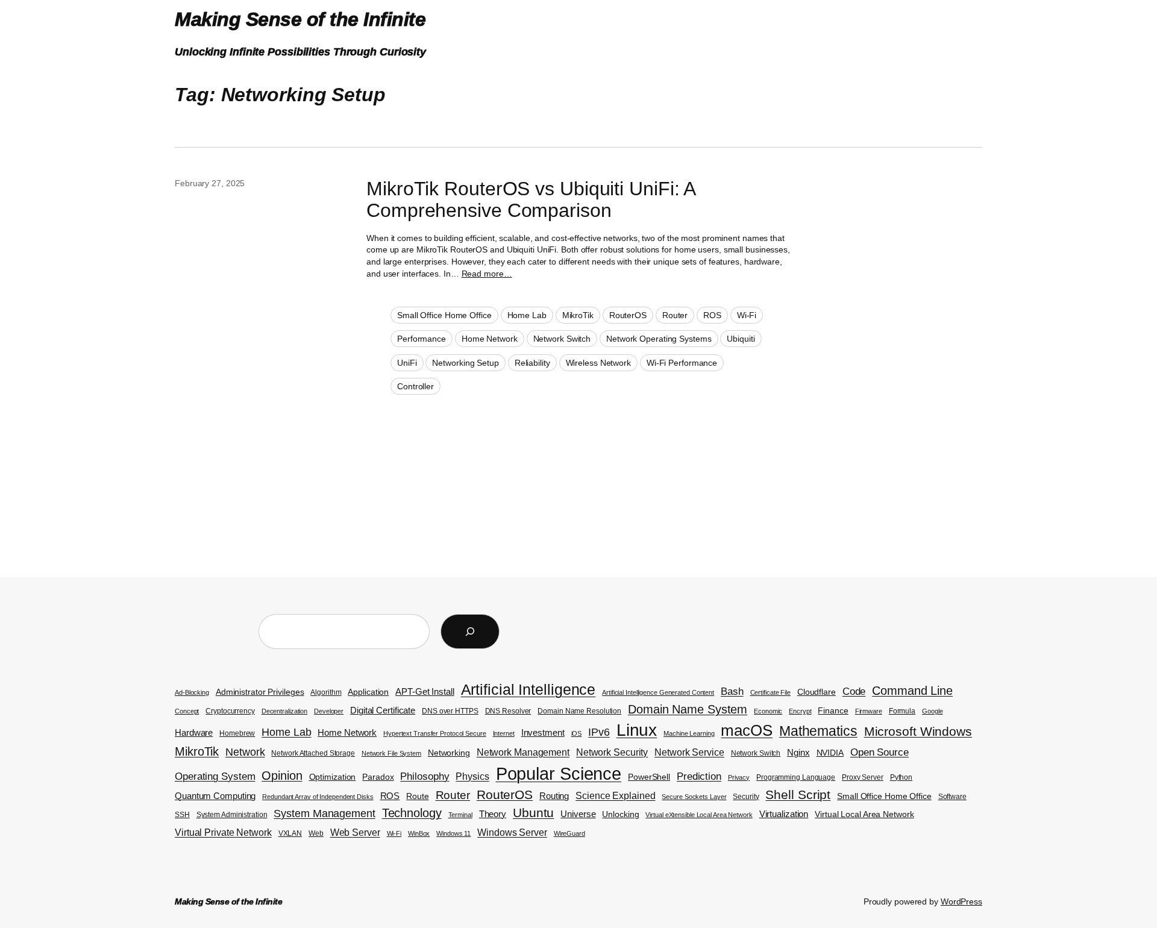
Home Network (490, 338)
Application (368, 692)
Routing (554, 796)
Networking (449, 752)
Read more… (487, 273)
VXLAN (290, 833)
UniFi (407, 363)
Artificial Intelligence (528, 689)
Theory (492, 814)
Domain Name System (687, 709)
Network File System (391, 753)
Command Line (912, 690)
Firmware (868, 711)
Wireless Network (598, 363)
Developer (328, 711)
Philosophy (424, 776)
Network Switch (562, 338)
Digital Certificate (382, 710)
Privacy (739, 777)
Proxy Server (862, 777)
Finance (833, 710)
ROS (712, 315)
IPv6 (599, 732)
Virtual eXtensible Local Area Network (698, 814)
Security (746, 796)
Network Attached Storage (313, 753)
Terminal (460, 814)
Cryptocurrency (230, 711)
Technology (412, 813)
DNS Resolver (508, 711)
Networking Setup (465, 363)
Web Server (355, 832)
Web (316, 833)
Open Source (879, 752)
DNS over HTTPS (450, 711)
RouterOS (628, 315)
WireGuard (569, 833)
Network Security (612, 752)
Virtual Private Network (223, 832)
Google (932, 711)
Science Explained (615, 796)
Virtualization (784, 814)
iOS (576, 733)
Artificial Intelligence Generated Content (658, 692)
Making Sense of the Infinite (300, 19)
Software (952, 796)
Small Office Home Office (444, 315)
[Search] (470, 631)
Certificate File (770, 692)
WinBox (419, 833)
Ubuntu (533, 813)
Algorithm (325, 692)
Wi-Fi (747, 315)
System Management (324, 813)
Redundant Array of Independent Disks (317, 796)
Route (417, 796)
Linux (636, 730)
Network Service (689, 752)
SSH (182, 814)
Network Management (523, 752)
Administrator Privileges (260, 692)
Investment (543, 733)
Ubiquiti (740, 338)
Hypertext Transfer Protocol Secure (434, 733)
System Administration (232, 814)
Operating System (215, 776)
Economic (768, 711)
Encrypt (800, 711)
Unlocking (620, 814)
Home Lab (527, 315)
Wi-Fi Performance (682, 363)
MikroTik (578, 315)
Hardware (194, 733)
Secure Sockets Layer (694, 796)
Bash (732, 691)
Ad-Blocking (192, 692)
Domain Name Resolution (579, 711)
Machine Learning (688, 733)
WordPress (961, 901)
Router (675, 315)
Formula (902, 711)
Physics (472, 776)
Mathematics (818, 731)
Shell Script (797, 795)
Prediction (699, 776)
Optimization (332, 777)
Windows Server (512, 832)
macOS (747, 730)
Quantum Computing (215, 796)
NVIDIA (830, 752)
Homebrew (237, 733)
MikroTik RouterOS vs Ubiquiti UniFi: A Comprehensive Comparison (530, 199)
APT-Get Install (424, 692)
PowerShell (649, 777)
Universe (577, 814)
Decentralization (284, 711)
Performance (421, 338)
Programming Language (795, 777)
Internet (504, 733)
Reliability (532, 363)
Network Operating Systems (659, 338)
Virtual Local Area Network (864, 814)
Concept (187, 711)
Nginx (798, 752)
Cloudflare (816, 692)
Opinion (282, 775)
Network (245, 751)
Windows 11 (453, 833)
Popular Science (559, 773)
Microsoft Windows (918, 731)
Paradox (378, 777)
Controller (415, 386)
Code (854, 691)
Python (901, 777)
